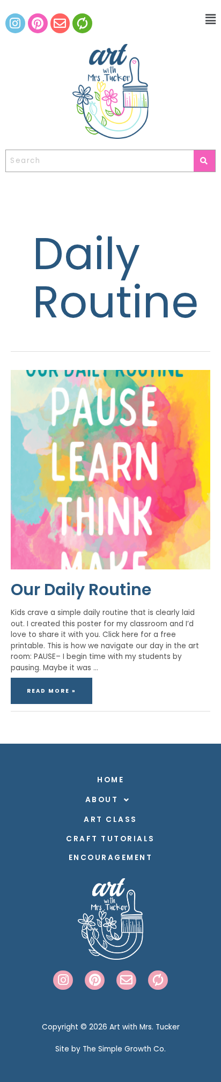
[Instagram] (15, 23)
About (102, 800)
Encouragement (111, 858)
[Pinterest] (38, 23)
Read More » (51, 686)
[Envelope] (60, 23)
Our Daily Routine (81, 589)
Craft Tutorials (110, 839)
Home (110, 780)
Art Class (110, 819)
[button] (193, 19)
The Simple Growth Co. (124, 1049)
